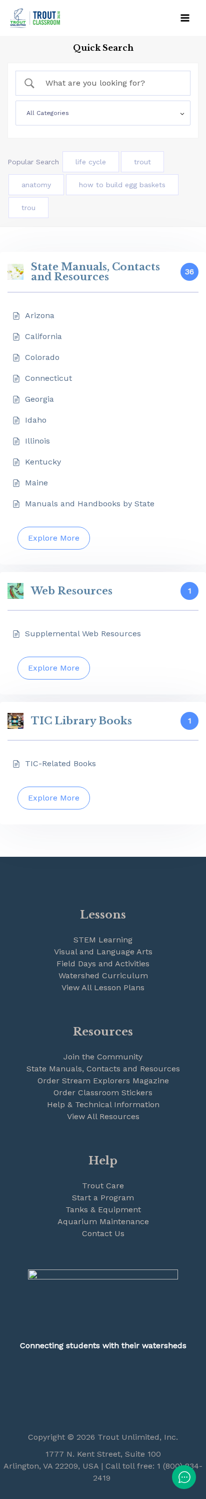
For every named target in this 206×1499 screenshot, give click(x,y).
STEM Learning (103, 939)
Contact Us (103, 1233)
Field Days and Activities (103, 963)
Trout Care (103, 1185)
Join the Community (103, 1056)
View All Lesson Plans (103, 987)
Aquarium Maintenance (103, 1221)
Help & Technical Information (103, 1104)
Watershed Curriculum (103, 975)
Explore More (54, 538)
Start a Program (103, 1197)
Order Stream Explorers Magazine (103, 1080)
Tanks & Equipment (103, 1209)
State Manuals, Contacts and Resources (103, 1068)
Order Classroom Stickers (103, 1092)
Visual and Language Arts (103, 951)
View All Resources (103, 1116)
